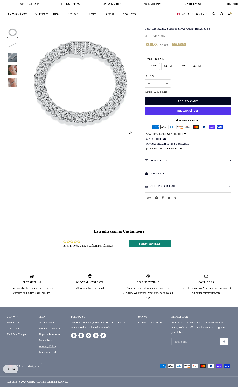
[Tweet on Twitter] (169, 197)
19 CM (182, 66)
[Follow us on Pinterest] (88, 335)
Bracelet (91, 13)
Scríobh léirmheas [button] (149, 243)
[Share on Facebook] (156, 198)
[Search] (214, 14)
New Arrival (129, 13)
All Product (41, 13)
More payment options (187, 119)
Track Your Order (48, 352)
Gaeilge (200, 13)
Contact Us (13, 328)
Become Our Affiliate (150, 322)
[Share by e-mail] (175, 197)
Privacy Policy (47, 322)
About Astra (13, 322)
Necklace (72, 13)
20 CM (197, 66)
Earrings (109, 13)
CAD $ (185, 13)
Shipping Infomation (50, 334)
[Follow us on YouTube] (96, 335)
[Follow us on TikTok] (103, 335)
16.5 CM (152, 66)
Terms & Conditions (50, 328)
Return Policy (46, 340)
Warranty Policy (47, 346)
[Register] (224, 341)
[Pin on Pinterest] (163, 198)
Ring (56, 13)
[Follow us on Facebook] (74, 335)
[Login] (221, 14)
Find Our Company (18, 334)
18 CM (168, 66)
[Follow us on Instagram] (81, 335)
